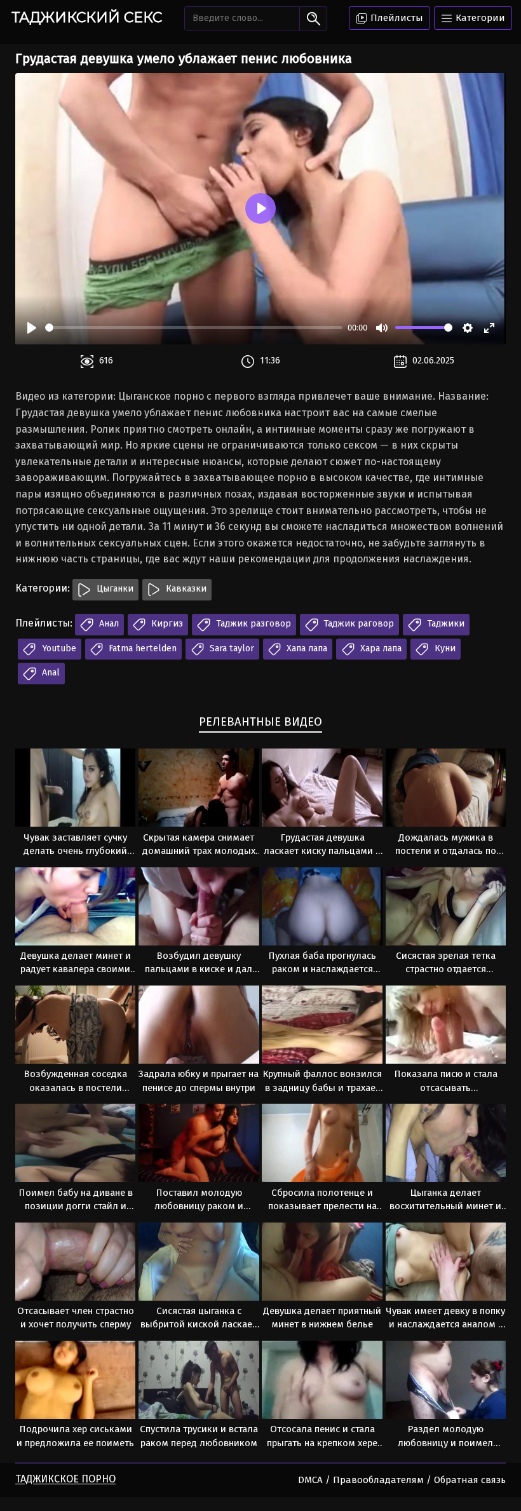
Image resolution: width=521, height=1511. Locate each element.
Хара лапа (380, 648)
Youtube (57, 648)
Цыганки (113, 588)
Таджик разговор (252, 623)
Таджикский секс (86, 17)
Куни (444, 648)
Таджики (444, 623)
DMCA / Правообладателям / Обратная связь (402, 1480)
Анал (108, 623)
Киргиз (166, 623)
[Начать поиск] (313, 18)
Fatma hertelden (141, 648)
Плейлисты (395, 18)
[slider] (193, 328)
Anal (49, 672)
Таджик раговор (357, 623)
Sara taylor (230, 648)
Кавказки (184, 588)
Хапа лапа (305, 648)
